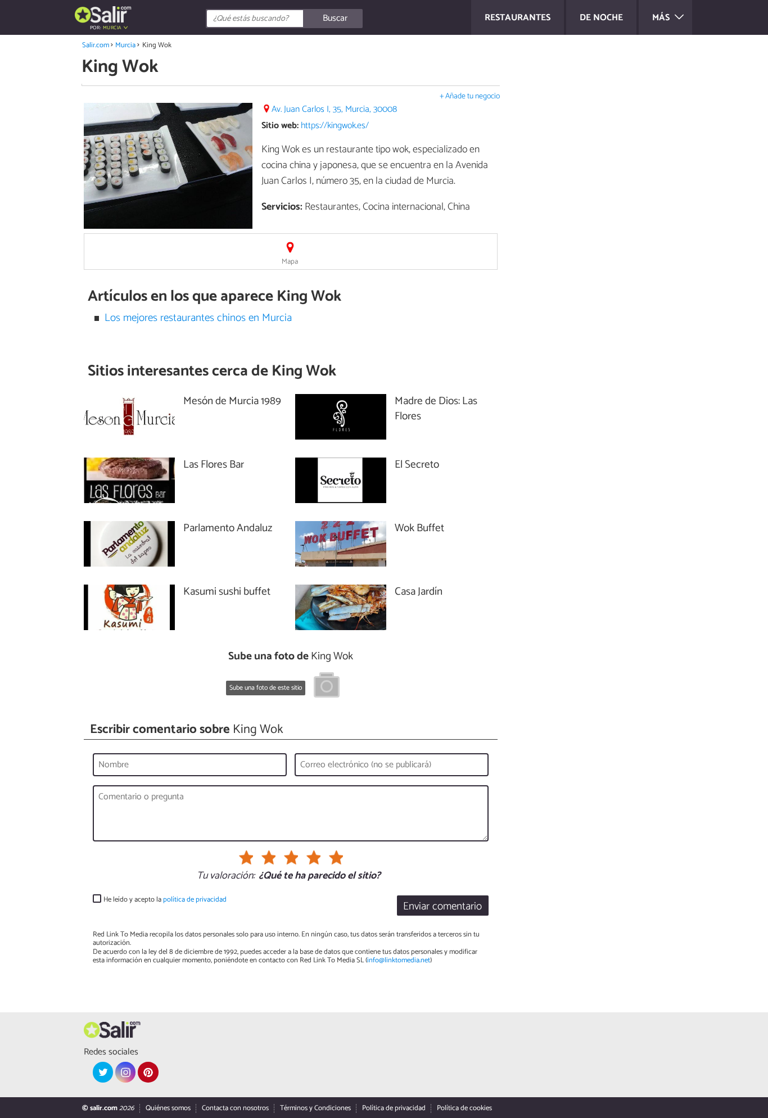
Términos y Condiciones (315, 1108)
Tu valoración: (226, 876)
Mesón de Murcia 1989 (232, 401)
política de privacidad (195, 900)
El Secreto (417, 465)
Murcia (125, 45)
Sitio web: (280, 125)
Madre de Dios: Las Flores (436, 409)
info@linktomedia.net (398, 960)
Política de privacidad (394, 1108)
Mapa (290, 262)
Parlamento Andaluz (227, 528)
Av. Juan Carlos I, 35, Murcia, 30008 (334, 109)
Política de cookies (464, 1108)
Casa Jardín (418, 592)
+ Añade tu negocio (470, 96)
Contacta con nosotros (235, 1108)
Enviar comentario (442, 906)
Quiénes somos (168, 1108)
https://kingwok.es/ (335, 125)
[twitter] (103, 1072)
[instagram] (125, 1072)
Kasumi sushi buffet (226, 592)
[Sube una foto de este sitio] (327, 687)
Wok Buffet (419, 528)
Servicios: (281, 206)
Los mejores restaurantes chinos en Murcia (198, 318)
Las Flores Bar (213, 465)
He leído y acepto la (165, 899)
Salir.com (95, 45)
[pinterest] (148, 1072)
